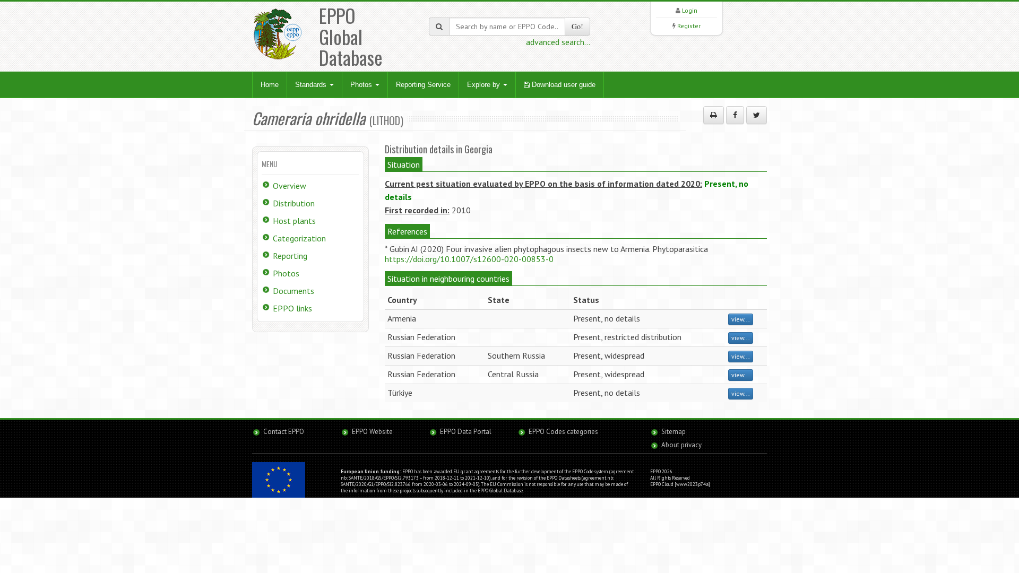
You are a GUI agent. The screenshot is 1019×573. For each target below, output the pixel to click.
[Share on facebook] (735, 115)
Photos (362, 85)
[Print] (713, 115)
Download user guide (562, 85)
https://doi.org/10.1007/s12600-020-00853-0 (469, 259)
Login (689, 10)
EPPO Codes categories (563, 431)
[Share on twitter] (756, 115)
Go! (577, 26)
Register (689, 26)
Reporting (290, 255)
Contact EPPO (283, 431)
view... (740, 319)
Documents (293, 290)
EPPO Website (372, 431)
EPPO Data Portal (465, 431)
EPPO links (292, 308)
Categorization (299, 238)
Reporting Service (423, 85)
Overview (289, 185)
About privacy (681, 444)
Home (270, 85)
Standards (312, 85)
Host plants (294, 220)
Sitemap (673, 431)
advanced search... (558, 42)
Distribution (294, 203)
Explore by (484, 85)
